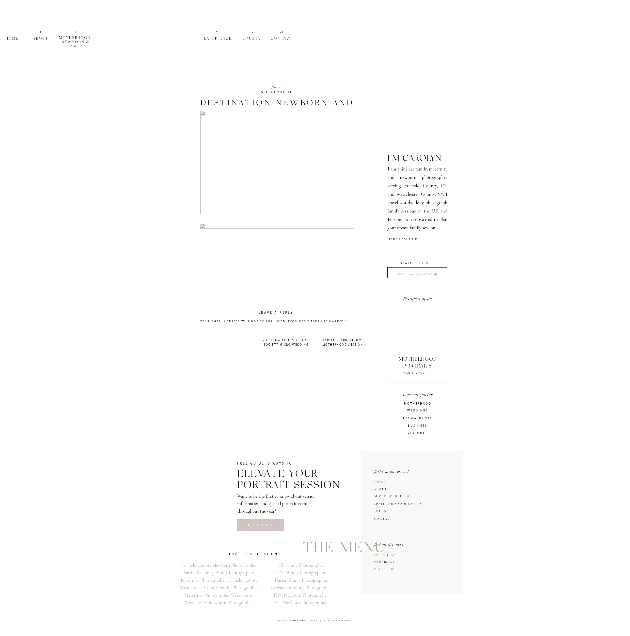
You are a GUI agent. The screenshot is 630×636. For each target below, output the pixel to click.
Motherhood (277, 92)
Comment (210, 329)
